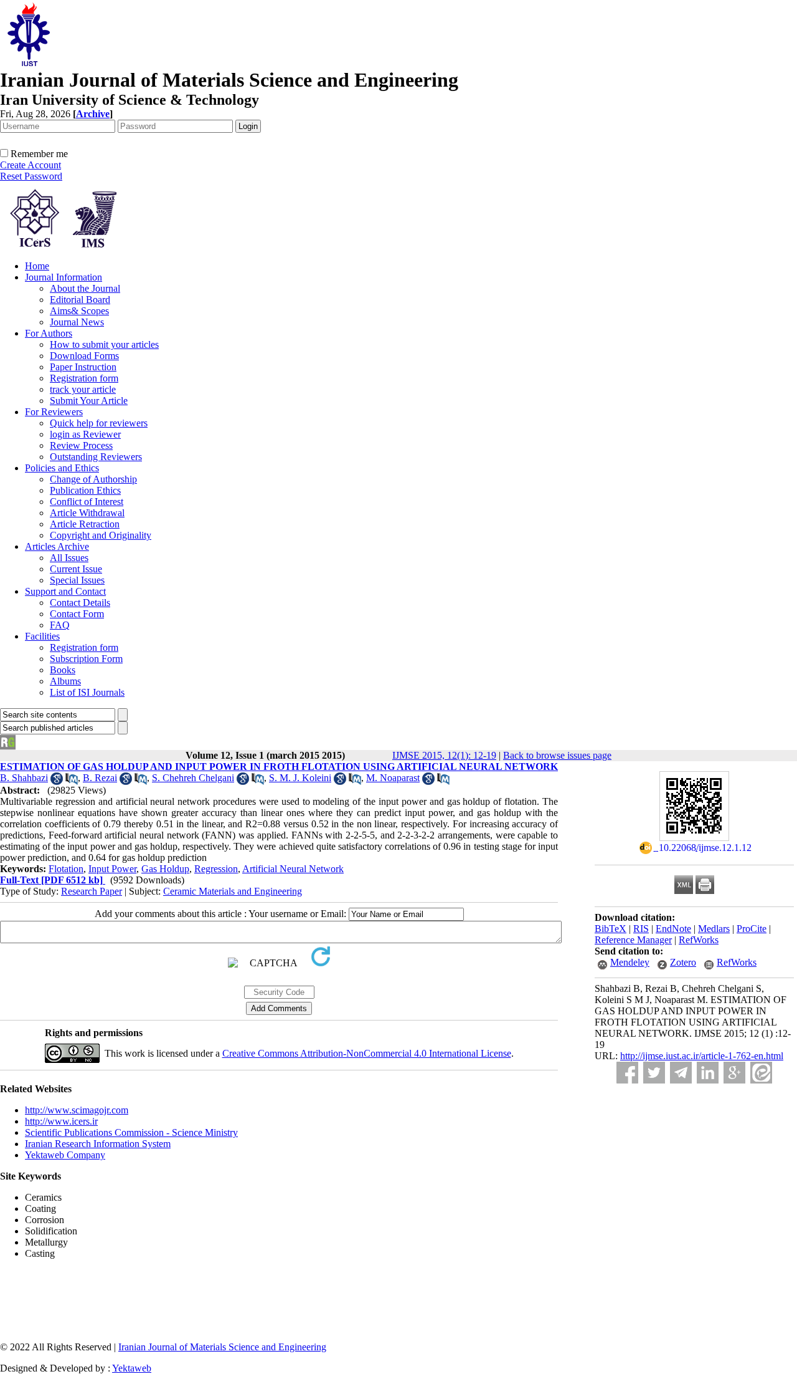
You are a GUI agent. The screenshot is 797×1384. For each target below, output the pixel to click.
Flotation (66, 868)
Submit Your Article (89, 400)
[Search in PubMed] (71, 781)
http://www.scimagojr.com (76, 1110)
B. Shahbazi (24, 777)
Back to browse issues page (557, 755)
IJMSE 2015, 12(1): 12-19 (444, 755)
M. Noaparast (393, 777)
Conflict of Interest (86, 501)
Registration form (84, 378)
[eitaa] (761, 1073)
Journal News (77, 322)
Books (62, 670)
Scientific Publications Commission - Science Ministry (131, 1132)
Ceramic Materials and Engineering (232, 891)
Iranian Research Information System (98, 1143)
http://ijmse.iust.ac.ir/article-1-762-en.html (701, 1055)
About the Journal (85, 288)
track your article (83, 389)
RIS (641, 928)
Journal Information (63, 277)
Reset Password (31, 176)
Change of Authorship (93, 479)
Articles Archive (57, 546)
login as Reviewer (85, 434)
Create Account (30, 165)
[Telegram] (681, 1073)
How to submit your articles (104, 344)
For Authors (48, 333)
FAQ (60, 625)
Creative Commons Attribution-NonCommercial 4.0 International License (366, 1053)
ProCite (751, 928)
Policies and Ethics (62, 468)
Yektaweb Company (65, 1155)
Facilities (42, 636)
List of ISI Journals (87, 692)
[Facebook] (627, 1073)
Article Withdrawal (87, 512)
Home (37, 266)
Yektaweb (131, 1368)
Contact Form (77, 613)
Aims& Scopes (79, 310)
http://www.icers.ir (61, 1121)
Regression (216, 868)
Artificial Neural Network (293, 868)
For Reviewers (54, 411)
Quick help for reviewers (99, 423)
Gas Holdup (165, 868)
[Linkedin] (708, 1073)
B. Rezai (100, 777)
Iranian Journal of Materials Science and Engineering (222, 1347)
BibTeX (610, 928)
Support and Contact (65, 591)
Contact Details (80, 602)
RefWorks (699, 940)
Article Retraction (85, 524)
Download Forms (84, 355)
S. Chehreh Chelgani (193, 777)
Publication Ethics (85, 490)
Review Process (81, 445)
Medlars (714, 928)
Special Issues (77, 580)
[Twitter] (654, 1073)
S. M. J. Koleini (300, 777)
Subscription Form (86, 658)
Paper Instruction (83, 367)
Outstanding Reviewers (96, 456)
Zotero (683, 962)
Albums (65, 681)
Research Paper (91, 891)
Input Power (112, 868)
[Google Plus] (734, 1073)
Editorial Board (80, 299)
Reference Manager (633, 940)
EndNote (673, 928)
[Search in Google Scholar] (56, 781)
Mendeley (629, 962)
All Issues (69, 557)
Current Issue (76, 569)
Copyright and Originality (100, 535)
